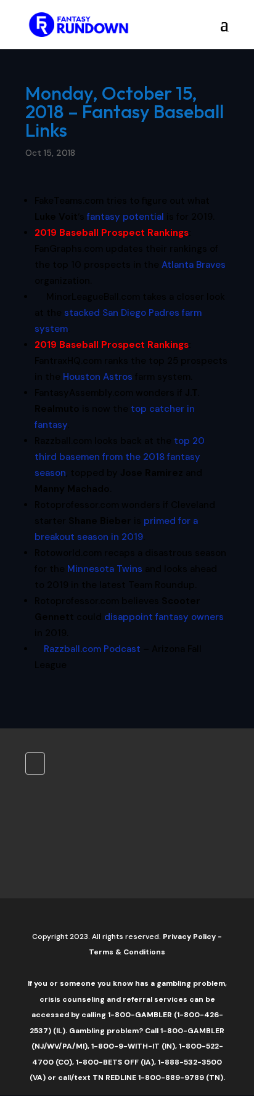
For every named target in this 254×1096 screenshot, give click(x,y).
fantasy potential (125, 217)
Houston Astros (98, 377)
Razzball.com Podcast (92, 649)
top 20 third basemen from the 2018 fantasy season (120, 457)
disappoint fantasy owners (164, 617)
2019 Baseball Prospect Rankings (112, 233)
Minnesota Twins (104, 569)
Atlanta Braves (194, 265)
